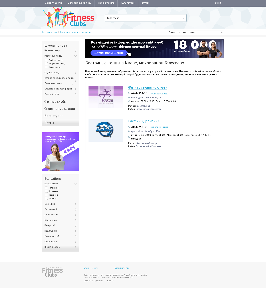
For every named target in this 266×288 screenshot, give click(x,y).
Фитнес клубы (53, 3)
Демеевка (53, 191)
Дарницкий (50, 204)
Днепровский (51, 214)
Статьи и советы (91, 268)
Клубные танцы (52, 72)
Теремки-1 (53, 195)
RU (221, 3)
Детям (145, 3)
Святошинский (51, 236)
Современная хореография (58, 88)
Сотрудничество (122, 268)
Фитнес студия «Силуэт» (147, 87)
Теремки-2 (53, 198)
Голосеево (54, 188)
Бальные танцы (52, 50)
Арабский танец (56, 60)
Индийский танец (56, 63)
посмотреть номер (159, 93)
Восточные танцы (53, 55)
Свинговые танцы (53, 83)
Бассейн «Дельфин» (143, 121)
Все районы (53, 178)
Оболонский (50, 220)
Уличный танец (52, 94)
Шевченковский (52, 247)
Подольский (50, 230)
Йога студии (128, 3)
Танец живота (55, 67)
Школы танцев (106, 3)
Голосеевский (51, 183)
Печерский (49, 225)
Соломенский (51, 241)
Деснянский (50, 209)
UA (216, 3)
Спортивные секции (79, 3)
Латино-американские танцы (59, 78)
